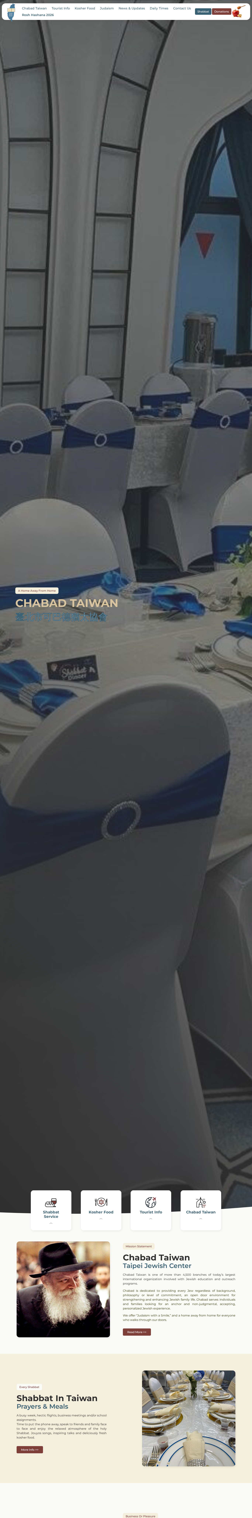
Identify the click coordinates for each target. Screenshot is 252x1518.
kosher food (85, 8)
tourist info (61, 8)
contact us (182, 8)
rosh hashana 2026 (38, 15)
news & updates (132, 8)
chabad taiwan (34, 8)
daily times (159, 8)
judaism (107, 8)
